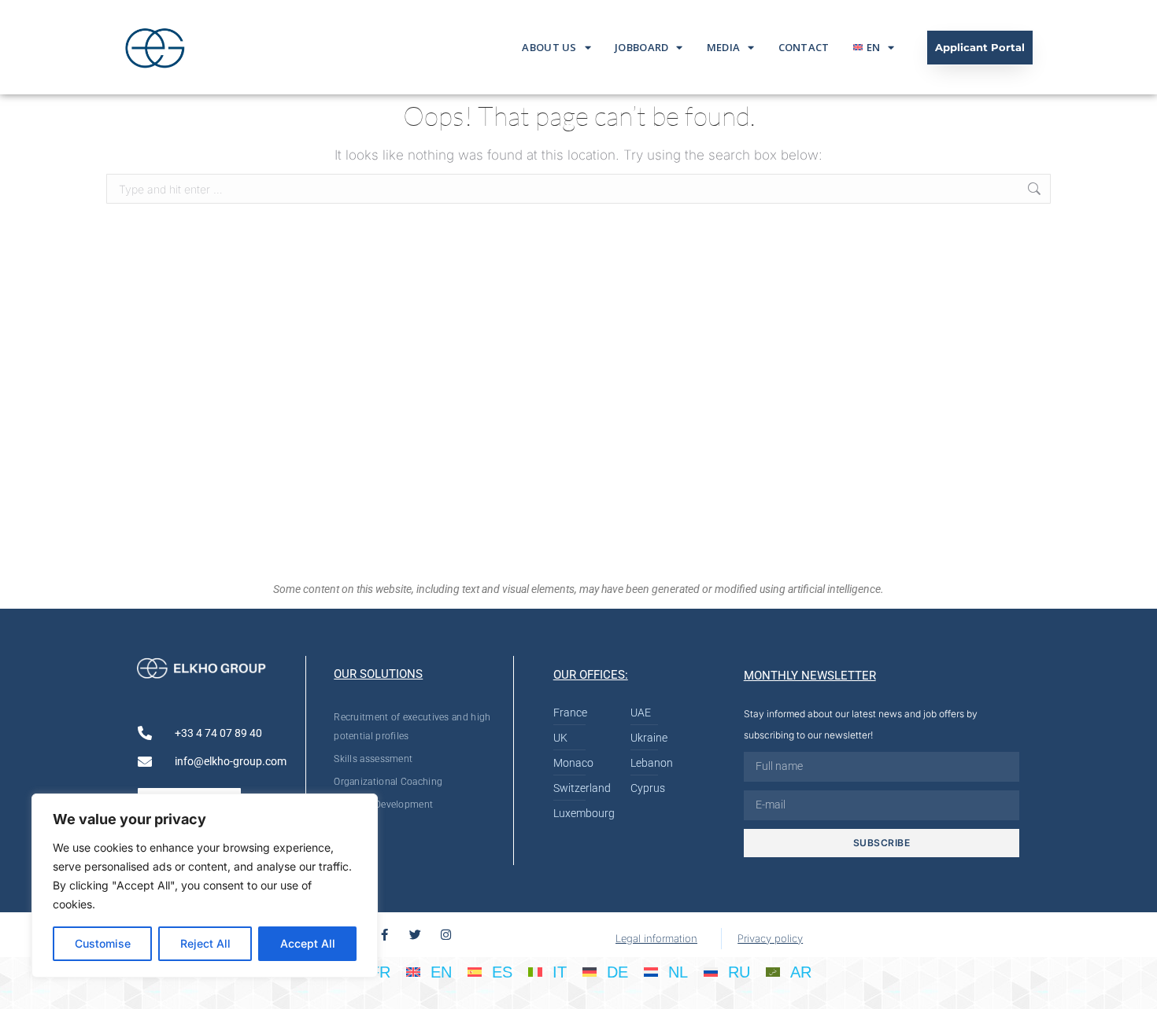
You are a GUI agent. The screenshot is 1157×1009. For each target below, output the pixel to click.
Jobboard (641, 47)
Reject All (205, 943)
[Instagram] (446, 935)
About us (549, 47)
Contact (804, 47)
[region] (204, 886)
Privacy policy (770, 938)
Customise (103, 943)
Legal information (656, 938)
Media (724, 47)
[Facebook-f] (384, 935)
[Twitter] (415, 935)
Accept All (307, 943)
